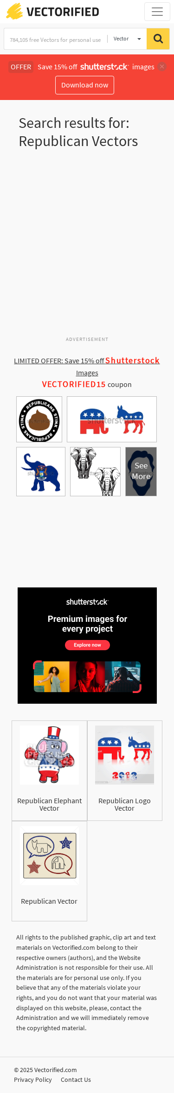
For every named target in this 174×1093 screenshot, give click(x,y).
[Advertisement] (87, 246)
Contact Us (76, 1079)
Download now (84, 84)
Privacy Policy (33, 1079)
